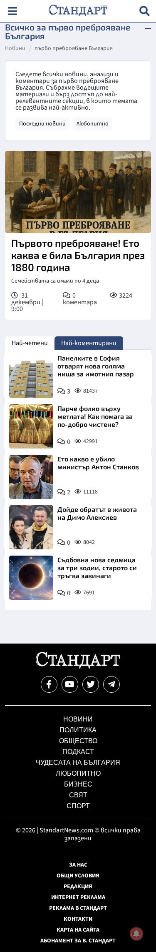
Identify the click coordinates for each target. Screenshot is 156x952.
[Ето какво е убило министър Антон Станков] (31, 477)
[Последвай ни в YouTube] (70, 684)
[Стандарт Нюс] (78, 666)
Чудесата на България (78, 762)
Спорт (78, 805)
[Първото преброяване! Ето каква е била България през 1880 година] (78, 192)
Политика (78, 730)
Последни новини (42, 124)
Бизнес (78, 784)
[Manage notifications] (136, 933)
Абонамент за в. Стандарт (78, 941)
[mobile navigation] (12, 11)
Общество (78, 740)
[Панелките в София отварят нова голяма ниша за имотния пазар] (31, 376)
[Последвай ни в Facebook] (49, 684)
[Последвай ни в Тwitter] (90, 684)
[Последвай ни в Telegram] (111, 684)
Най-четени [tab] (30, 343)
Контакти (78, 919)
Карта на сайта (78, 930)
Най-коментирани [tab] (88, 343)
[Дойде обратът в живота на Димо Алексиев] (31, 527)
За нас (78, 865)
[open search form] (144, 11)
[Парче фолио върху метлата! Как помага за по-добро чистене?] (31, 426)
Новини (15, 48)
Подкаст (78, 751)
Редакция (78, 886)
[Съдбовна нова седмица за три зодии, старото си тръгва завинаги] (31, 578)
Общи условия (78, 876)
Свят (78, 795)
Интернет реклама (78, 897)
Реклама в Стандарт (78, 908)
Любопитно (93, 124)
